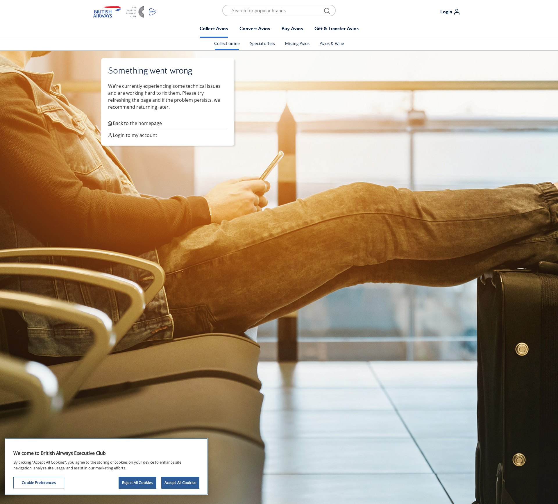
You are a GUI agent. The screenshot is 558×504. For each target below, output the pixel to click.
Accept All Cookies (180, 482)
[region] (106, 466)
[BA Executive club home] (124, 12)
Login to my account (135, 135)
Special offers (262, 43)
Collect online (227, 43)
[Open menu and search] (327, 10)
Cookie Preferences (39, 482)
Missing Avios (297, 43)
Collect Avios (214, 28)
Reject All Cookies (137, 482)
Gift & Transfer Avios (336, 28)
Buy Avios (292, 28)
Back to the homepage (137, 123)
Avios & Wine (332, 43)
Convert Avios (254, 28)
